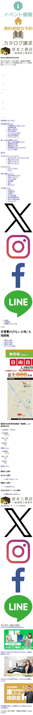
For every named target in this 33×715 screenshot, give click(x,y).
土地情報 (7, 322)
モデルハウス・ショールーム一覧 (18, 158)
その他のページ (6, 188)
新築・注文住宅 (13, 129)
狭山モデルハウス (13, 159)
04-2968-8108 (5, 505)
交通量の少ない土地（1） (12, 494)
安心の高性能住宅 (13, 135)
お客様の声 (11, 191)
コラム (10, 170)
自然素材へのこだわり (8, 120)
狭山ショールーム (13, 163)
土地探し (10, 193)
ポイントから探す (9, 346)
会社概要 (10, 181)
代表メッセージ (13, 177)
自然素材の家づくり (7, 124)
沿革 (9, 183)
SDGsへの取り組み (14, 199)
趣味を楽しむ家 (13, 145)
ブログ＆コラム (6, 166)
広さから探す (8, 342)
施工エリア (11, 184)
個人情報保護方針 (13, 197)
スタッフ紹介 (12, 179)
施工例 (3, 152)
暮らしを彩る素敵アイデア (9, 140)
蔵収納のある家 (13, 144)
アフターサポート (13, 137)
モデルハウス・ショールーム (10, 156)
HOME (6, 320)
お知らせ (10, 190)
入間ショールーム (13, 161)
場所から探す (8, 340)
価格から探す (8, 344)
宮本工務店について (7, 173)
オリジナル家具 (13, 149)
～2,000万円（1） (9, 486)
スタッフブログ (13, 168)
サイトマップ (12, 201)
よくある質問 (12, 195)
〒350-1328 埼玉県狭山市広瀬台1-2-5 (12, 627)
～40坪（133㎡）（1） (11, 479)
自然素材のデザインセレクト (17, 147)
